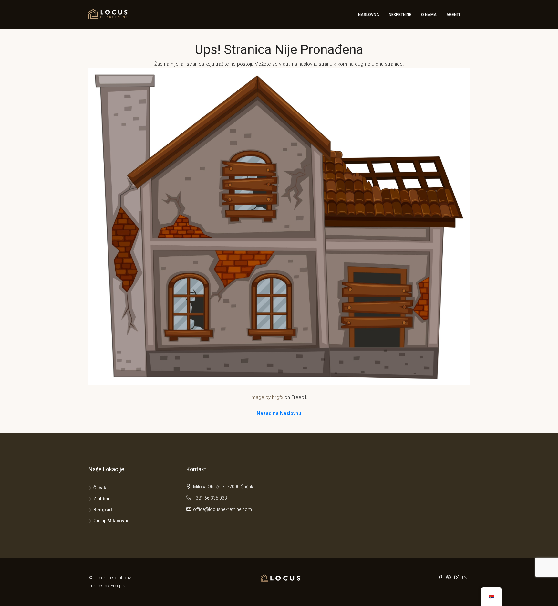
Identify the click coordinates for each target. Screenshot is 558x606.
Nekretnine (400, 14)
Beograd (102, 509)
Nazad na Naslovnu (279, 413)
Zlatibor (101, 498)
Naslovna (368, 14)
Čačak (99, 487)
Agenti (453, 14)
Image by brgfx (267, 397)
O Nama (429, 14)
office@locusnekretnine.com (222, 509)
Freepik (117, 585)
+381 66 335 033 (210, 498)
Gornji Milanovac (111, 520)
